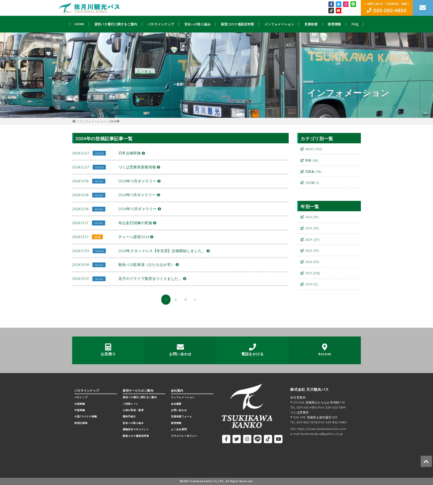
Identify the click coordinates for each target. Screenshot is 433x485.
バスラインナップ (161, 24)
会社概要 (176, 403)
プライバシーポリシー (184, 435)
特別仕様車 (81, 423)
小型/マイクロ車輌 (85, 416)
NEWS (313, 149)
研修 (312, 160)
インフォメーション (279, 24)
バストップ (81, 397)
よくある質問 (179, 429)
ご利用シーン (130, 403)
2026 (312, 217)
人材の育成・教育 (133, 410)
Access (324, 354)
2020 (311, 284)
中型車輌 (79, 410)
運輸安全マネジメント (136, 429)
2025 (312, 228)
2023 (312, 250)
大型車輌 (79, 403)
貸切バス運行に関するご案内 (115, 24)
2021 (312, 273)
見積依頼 (311, 24)
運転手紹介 (129, 416)
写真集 (313, 171)
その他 (312, 182)
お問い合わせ (180, 354)
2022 (312, 262)
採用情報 (334, 24)
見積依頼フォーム (181, 416)
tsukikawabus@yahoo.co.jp (322, 434)
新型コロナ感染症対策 (237, 24)
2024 (312, 239)
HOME (79, 24)
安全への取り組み (197, 24)
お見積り (108, 354)
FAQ (355, 24)
